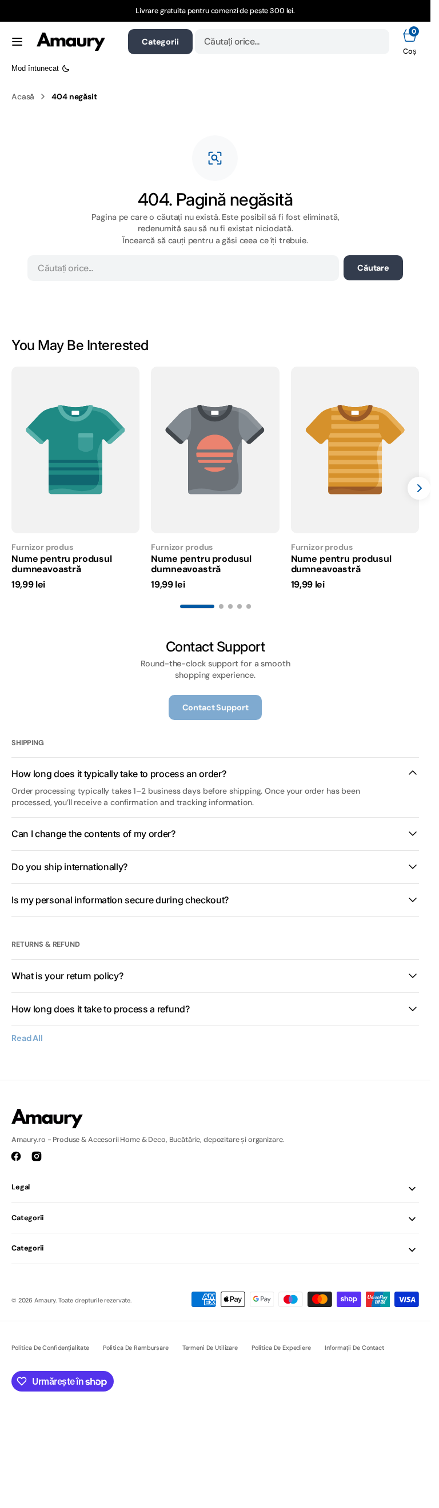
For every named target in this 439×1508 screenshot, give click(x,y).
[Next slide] (419, 488)
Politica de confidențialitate (50, 1348)
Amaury (44, 1300)
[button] (17, 41)
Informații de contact (354, 1348)
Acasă (22, 96)
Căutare (373, 268)
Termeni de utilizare (210, 1348)
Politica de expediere (281, 1348)
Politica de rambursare (136, 1348)
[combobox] (292, 41)
